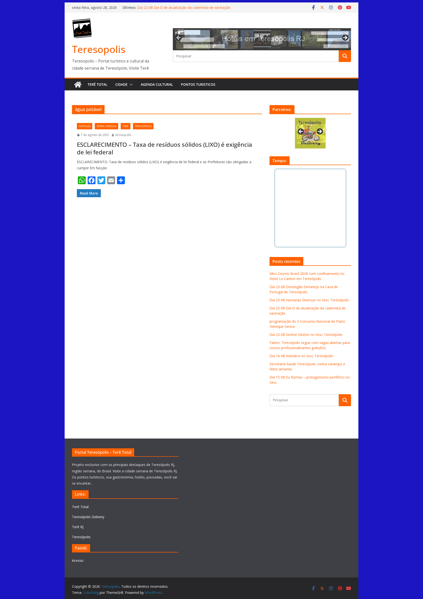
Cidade (121, 84)
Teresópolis (81, 537)
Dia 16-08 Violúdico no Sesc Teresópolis (301, 356)
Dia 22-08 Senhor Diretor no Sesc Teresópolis (306, 334)
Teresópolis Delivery (88, 516)
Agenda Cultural (157, 84)
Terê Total (97, 84)
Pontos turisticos (198, 84)
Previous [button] (179, 37)
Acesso (77, 560)
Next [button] (345, 38)
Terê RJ (77, 527)
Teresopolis (98, 49)
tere (126, 126)
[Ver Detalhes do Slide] (262, 39)
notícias (84, 126)
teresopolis (143, 126)
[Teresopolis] (78, 84)
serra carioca (106, 126)
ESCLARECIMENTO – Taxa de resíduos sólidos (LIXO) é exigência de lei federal (164, 148)
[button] (130, 84)
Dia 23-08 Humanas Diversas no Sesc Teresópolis (309, 300)
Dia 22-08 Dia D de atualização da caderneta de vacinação (183, 7)
